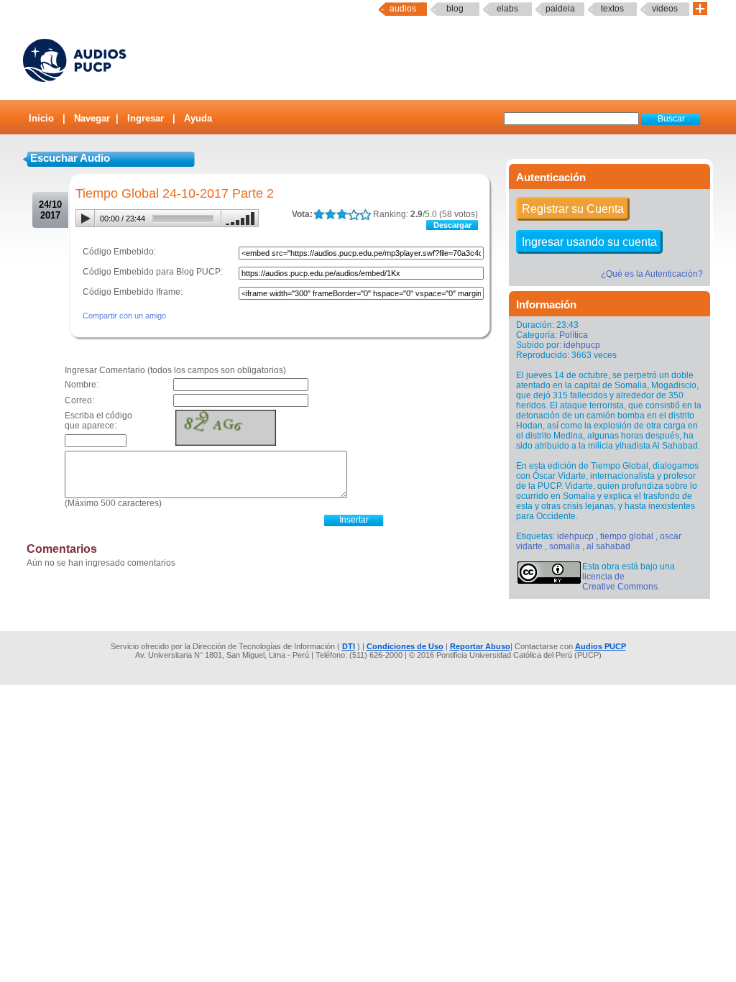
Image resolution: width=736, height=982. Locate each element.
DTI (348, 646)
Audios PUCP (600, 646)
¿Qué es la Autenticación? (652, 274)
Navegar (92, 118)
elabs (507, 9)
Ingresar (145, 118)
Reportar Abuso (480, 646)
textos (612, 9)
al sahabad (608, 546)
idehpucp (582, 345)
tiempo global (626, 536)
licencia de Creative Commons (620, 582)
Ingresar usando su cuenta (589, 242)
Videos (665, 9)
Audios (403, 9)
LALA (318, 214)
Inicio (41, 118)
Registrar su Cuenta (573, 209)
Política (573, 335)
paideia (560, 9)
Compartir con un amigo (124, 315)
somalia (564, 546)
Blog (455, 9)
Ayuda (198, 118)
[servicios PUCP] (700, 9)
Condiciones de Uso (405, 646)
